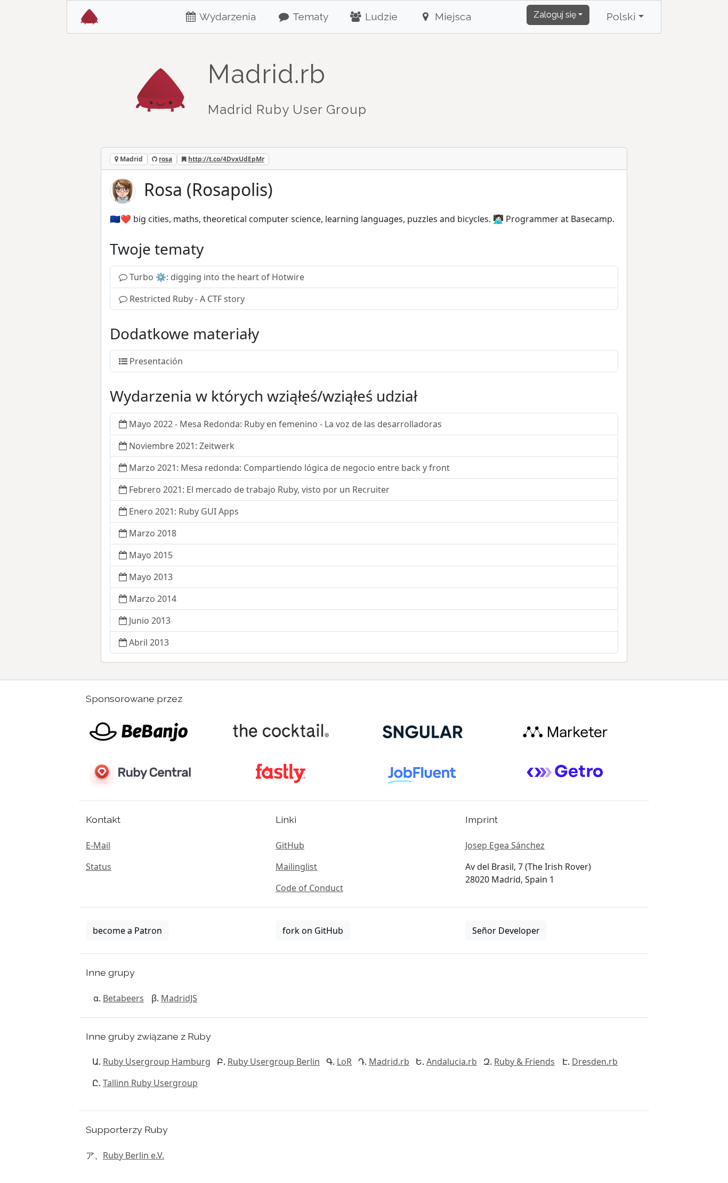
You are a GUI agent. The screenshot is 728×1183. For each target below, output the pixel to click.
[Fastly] (280, 773)
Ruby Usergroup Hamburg (157, 1061)
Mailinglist (296, 866)
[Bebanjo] (138, 731)
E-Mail (98, 845)
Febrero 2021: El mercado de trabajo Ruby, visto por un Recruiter (259, 489)
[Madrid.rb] (160, 85)
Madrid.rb (389, 1061)
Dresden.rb (595, 1061)
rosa (165, 159)
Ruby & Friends (524, 1061)
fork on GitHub (312, 930)
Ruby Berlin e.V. (133, 1155)
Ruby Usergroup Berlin (274, 1061)
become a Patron (127, 930)
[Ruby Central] (138, 773)
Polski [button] (621, 16)
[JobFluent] (422, 773)
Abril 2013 (149, 642)
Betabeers (123, 998)
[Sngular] (422, 731)
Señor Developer (506, 930)
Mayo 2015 (151, 555)
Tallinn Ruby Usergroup (150, 1083)
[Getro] (565, 773)
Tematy (309, 16)
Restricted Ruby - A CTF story (187, 299)
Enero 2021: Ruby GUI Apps (184, 511)
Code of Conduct (309, 888)
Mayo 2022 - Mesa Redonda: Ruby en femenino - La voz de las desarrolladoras (285, 424)
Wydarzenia (226, 16)
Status (98, 866)
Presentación (156, 361)
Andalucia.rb (451, 1061)
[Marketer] (565, 731)
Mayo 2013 (151, 577)
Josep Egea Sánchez (505, 845)
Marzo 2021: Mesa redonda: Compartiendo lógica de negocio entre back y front (289, 468)
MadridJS (179, 998)
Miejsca (451, 16)
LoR (344, 1061)
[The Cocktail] (280, 731)
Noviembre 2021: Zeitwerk (181, 446)
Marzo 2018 (152, 533)
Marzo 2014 (152, 599)
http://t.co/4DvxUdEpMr (226, 159)
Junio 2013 (150, 620)
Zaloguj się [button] (554, 15)
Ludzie (380, 16)
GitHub (290, 845)
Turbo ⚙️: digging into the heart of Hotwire (217, 277)
